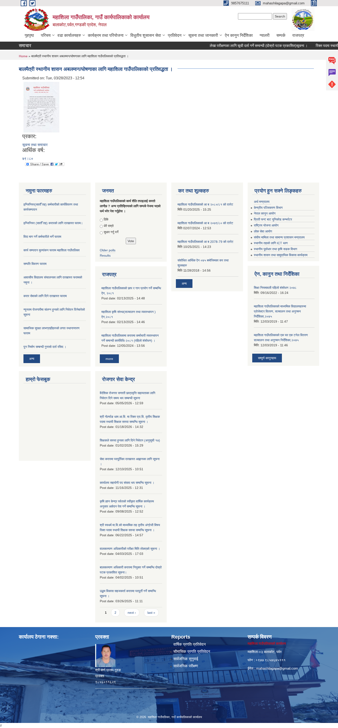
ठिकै (106, 219)
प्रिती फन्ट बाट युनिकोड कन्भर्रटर (273, 219)
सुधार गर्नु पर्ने (111, 232)
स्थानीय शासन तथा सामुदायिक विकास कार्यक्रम (280, 255)
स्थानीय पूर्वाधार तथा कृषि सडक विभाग (275, 249)
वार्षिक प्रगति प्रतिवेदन (189, 644)
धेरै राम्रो (109, 226)
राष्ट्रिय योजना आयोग (266, 225)
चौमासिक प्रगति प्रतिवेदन (191, 651)
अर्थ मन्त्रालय (261, 201)
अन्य (31, 359)
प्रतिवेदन (174, 35)
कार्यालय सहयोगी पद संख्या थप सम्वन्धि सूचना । (127, 482)
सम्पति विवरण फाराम (34, 264)
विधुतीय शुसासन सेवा (145, 35)
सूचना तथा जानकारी (203, 35)
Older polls (107, 250)
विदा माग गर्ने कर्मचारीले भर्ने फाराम (42, 236)
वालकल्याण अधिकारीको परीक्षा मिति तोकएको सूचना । (130, 548)
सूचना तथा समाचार (35, 145)
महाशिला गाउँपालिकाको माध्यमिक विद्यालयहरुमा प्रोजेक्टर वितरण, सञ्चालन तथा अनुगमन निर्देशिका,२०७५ (280, 311)
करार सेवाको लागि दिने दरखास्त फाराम (45, 296)
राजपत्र (298, 35)
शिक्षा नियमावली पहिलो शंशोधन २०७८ (275, 287)
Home (23, 56)
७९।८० (27, 159)
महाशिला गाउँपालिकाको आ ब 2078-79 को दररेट (205, 242)
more (109, 359)
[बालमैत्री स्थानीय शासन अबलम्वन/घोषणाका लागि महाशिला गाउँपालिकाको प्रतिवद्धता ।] (41, 107)
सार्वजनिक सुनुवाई (185, 659)
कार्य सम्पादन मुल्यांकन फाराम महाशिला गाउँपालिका (51, 250)
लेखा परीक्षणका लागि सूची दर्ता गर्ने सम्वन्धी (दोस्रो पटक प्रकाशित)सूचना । (248, 46)
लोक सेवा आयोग (263, 231)
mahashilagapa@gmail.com (277, 668)
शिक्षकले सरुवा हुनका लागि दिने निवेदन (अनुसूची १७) (130, 440)
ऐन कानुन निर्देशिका (239, 35)
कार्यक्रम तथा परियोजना (105, 35)
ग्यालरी (264, 35)
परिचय (46, 35)
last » (151, 612)
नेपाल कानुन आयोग (264, 213)
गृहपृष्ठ (29, 35)
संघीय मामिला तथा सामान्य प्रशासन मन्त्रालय (279, 237)
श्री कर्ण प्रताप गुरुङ (108, 670)
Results (105, 255)
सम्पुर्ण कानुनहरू (267, 358)
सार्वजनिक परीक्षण (185, 666)
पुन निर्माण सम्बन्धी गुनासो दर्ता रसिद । (44, 347)
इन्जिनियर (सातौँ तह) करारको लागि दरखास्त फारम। (53, 223)
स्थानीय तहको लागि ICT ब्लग (271, 243)
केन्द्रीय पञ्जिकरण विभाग (268, 207)
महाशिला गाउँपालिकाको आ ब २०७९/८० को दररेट (205, 223)
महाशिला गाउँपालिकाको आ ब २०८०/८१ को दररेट (205, 204)
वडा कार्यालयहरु (69, 35)
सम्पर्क (280, 35)
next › (132, 612)
